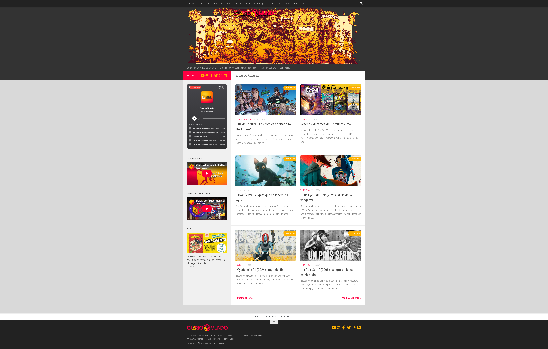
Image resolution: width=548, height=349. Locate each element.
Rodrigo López (229, 339)
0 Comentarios (290, 88)
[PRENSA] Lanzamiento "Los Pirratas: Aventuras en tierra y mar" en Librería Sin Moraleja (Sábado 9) (206, 260)
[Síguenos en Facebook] (211, 75)
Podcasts (283, 3)
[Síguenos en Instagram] (220, 75)
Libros (272, 3)
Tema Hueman (218, 343)
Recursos (269, 316)
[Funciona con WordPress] (199, 343)
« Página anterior (244, 297)
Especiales (285, 67)
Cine (200, 3)
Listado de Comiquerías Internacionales (238, 67)
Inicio (257, 316)
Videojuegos (259, 3)
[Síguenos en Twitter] (216, 75)
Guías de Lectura (268, 67)
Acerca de (286, 316)
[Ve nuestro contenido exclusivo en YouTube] (202, 75)
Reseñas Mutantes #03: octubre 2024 (325, 124)
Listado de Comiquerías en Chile (201, 67)
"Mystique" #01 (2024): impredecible (260, 270)
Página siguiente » (351, 297)
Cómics (188, 3)
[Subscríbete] (225, 75)
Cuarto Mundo (213, 335)
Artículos (298, 3)
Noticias (224, 3)
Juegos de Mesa (242, 3)
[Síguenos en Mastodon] (207, 75)
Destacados (249, 119)
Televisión (210, 3)
